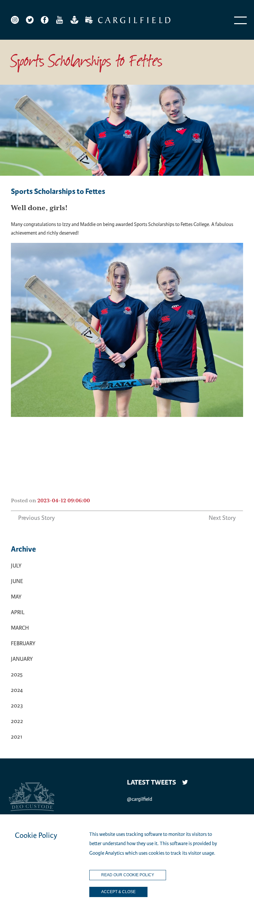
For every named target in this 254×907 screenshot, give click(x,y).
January (22, 659)
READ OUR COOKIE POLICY (127, 875)
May (16, 596)
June (17, 581)
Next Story (222, 518)
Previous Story (36, 518)
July (16, 565)
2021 (16, 736)
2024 (17, 690)
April (17, 612)
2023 (17, 705)
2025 (16, 674)
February (23, 643)
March (20, 627)
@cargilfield (139, 799)
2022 (17, 721)
